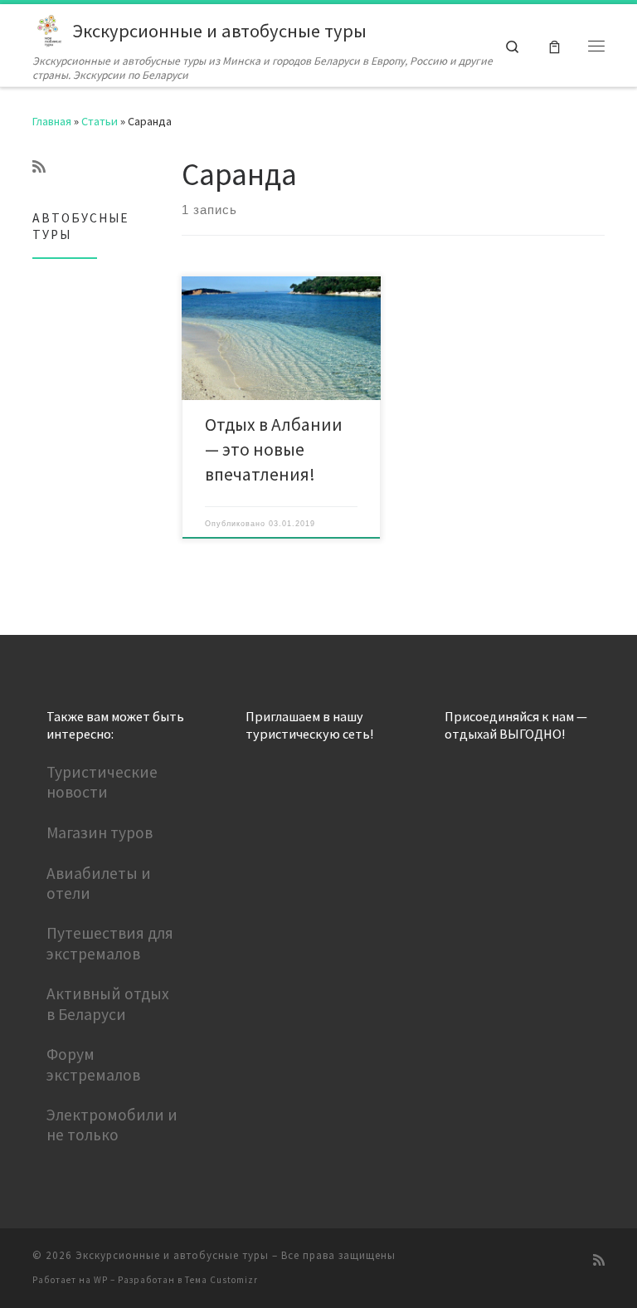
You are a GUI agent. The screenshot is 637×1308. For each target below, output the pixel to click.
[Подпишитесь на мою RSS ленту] (39, 166)
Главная (51, 121)
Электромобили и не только (111, 1124)
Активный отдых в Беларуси (107, 1003)
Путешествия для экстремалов (109, 943)
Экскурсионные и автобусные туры (172, 1255)
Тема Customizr (221, 1280)
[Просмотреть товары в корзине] (554, 45)
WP (101, 1280)
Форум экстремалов (93, 1064)
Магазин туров (99, 832)
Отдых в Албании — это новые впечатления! (274, 449)
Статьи (99, 121)
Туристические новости (102, 782)
